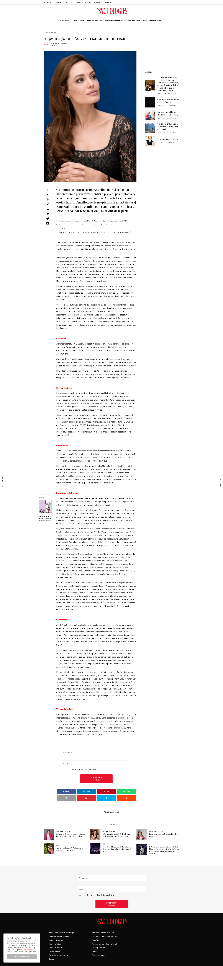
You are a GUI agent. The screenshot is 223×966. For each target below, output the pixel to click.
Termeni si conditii (55, 947)
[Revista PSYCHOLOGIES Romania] (111, 11)
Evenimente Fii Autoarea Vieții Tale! (105, 936)
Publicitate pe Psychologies (59, 936)
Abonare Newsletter (56, 940)
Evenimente (79, 2)
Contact (108, 2)
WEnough (95, 951)
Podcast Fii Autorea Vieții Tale (103, 932)
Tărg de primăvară (55, 944)
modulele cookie (26, 949)
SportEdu (95, 940)
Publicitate (59, 2)
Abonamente (48, 2)
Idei (57, 845)
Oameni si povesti (50, 32)
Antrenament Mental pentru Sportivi (105, 944)
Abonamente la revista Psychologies (62, 932)
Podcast (88, 2)
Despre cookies (54, 951)
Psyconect (69, 2)
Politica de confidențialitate (58, 955)
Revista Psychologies (59, 43)
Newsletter (98, 2)
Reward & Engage (98, 955)
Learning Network (98, 947)
